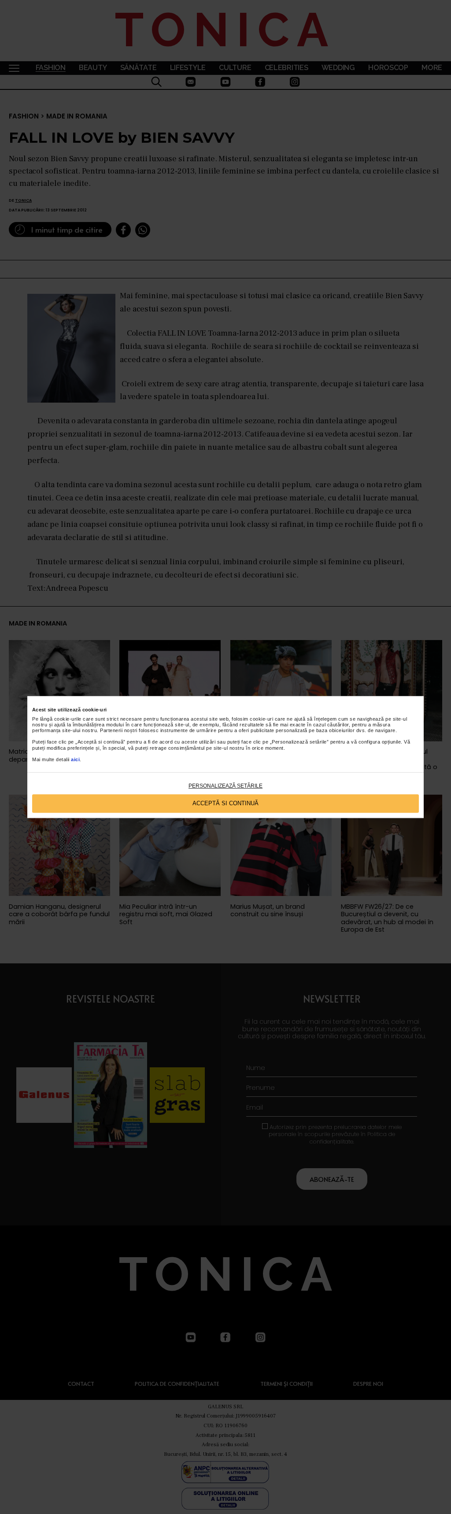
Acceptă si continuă (225, 803)
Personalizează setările (225, 786)
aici (75, 759)
